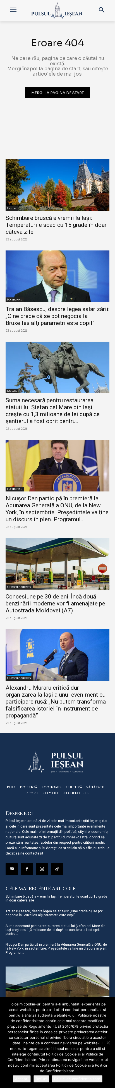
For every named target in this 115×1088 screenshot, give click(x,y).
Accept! (21, 1079)
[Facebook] (27, 869)
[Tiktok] (57, 869)
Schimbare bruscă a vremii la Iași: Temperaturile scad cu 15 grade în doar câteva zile (56, 225)
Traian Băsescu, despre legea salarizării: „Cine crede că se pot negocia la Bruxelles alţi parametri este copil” (57, 316)
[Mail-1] (12, 869)
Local (12, 208)
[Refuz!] (108, 1042)
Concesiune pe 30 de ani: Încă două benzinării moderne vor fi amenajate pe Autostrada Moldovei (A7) (55, 603)
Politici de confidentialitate (77, 1079)
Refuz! (41, 1079)
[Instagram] (42, 869)
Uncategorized (19, 587)
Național (14, 300)
